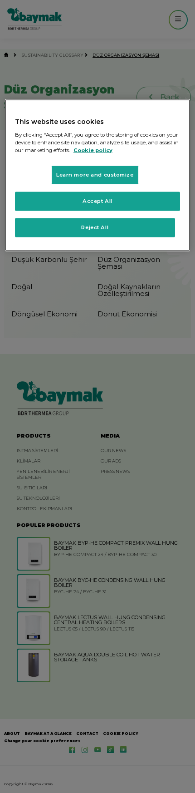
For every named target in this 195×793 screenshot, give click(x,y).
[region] (97, 175)
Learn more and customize (95, 174)
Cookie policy (92, 150)
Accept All (97, 200)
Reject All (94, 227)
